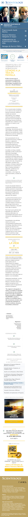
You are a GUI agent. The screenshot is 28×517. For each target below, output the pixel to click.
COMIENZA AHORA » (14, 421)
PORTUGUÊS (15, 492)
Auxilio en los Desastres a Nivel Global (13, 371)
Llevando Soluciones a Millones (12, 390)
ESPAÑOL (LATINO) (11, 490)
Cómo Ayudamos (4, 60)
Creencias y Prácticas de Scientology (17, 496)
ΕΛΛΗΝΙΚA (5, 492)
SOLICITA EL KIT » (14, 469)
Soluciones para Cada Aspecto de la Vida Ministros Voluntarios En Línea (13, 387)
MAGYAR (16, 489)
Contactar (4, 499)
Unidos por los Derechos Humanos (8, 508)
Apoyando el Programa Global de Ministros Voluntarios (12, 365)
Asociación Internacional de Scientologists (14, 506)
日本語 (16, 488)
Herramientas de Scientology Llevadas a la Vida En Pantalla (13, 383)
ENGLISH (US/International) (7, 487)
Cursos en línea (13, 498)
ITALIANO (9, 492)
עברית (12, 488)
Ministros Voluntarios (15, 497)
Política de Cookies (18, 514)
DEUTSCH (12, 489)
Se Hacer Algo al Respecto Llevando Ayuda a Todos (12, 380)
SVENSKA (4, 490)
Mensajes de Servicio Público (12, 46)
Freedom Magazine (18, 506)
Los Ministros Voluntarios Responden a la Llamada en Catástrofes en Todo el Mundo (13, 375)
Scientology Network (18, 503)
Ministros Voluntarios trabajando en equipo (9, 36)
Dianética (12, 503)
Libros (8, 498)
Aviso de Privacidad (10, 514)
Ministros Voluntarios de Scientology (14, 505)
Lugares (8, 499)
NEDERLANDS (7, 489)
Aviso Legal (7, 515)
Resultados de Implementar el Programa (14, 392)
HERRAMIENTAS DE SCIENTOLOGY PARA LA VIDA (10, 41)
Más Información (20, 498)
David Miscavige (13, 504)
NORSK (20, 489)
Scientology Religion (6, 504)
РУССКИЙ (20, 488)
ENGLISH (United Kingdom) (19, 487)
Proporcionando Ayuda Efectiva (9, 31)
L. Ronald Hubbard (5, 496)
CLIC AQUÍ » (14, 438)
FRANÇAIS (8, 488)
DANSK (3, 488)
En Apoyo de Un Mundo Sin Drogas (17, 507)
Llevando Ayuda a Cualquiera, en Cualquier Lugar (12, 369)
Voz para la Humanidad (6, 497)
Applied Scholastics (20, 60)
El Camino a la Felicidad (12, 60)
